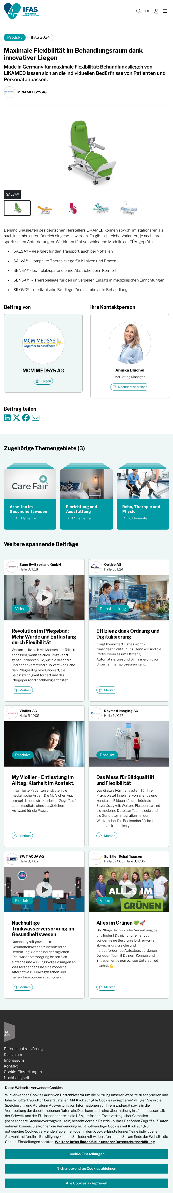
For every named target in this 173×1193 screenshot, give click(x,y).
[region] (86, 1137)
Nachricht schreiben (132, 387)
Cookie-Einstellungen (23, 1072)
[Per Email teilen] (35, 418)
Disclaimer (13, 1054)
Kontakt (11, 1066)
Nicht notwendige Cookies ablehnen (86, 1168)
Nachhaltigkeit (16, 1077)
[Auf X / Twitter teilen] (16, 418)
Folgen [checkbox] (46, 381)
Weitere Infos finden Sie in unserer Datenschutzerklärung (105, 1142)
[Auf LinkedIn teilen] (7, 418)
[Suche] (138, 11)
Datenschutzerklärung (23, 1048)
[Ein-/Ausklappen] (165, 11)
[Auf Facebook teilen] (26, 418)
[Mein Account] (156, 11)
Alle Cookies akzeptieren (86, 1183)
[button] (17, 208)
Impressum (14, 1060)
